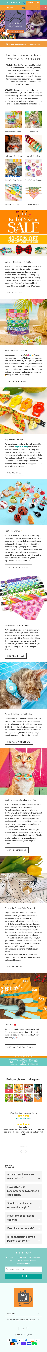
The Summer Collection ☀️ (13, 122)
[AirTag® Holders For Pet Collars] (23, 685)
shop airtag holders (18, 742)
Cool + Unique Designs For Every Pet (20, 800)
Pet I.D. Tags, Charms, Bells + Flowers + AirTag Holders (33, 170)
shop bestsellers (16, 850)
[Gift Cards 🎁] (23, 996)
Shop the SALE (14, 292)
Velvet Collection (33, 146)
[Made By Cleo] (23, 7)
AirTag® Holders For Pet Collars (18, 714)
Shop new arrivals (17, 381)
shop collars (14, 967)
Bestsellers (33, 122)
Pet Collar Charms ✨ (14, 531)
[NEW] (23, 322)
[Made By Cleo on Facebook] (19, 1328)
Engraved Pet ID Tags (14, 439)
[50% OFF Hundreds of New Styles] (23, 233)
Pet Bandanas (33, 195)
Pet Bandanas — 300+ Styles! (17, 625)
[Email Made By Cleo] (28, 1328)
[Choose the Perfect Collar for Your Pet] (23, 879)
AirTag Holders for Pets (13, 195)
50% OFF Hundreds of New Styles (19, 262)
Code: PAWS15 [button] (33, 3)
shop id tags (14, 473)
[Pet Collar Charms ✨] (23, 502)
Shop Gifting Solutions (20, 1047)
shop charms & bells (18, 567)
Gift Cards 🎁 (10, 1024)
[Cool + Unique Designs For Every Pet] (23, 771)
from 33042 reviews (23, 1119)
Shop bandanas (15, 656)
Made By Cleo (26, 1335)
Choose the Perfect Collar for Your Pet (21, 908)
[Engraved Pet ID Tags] (23, 410)
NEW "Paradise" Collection (16, 350)
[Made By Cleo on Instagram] (23, 1328)
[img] (23, 1115)
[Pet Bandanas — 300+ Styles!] (23, 596)
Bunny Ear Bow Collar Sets (13, 170)
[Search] (37, 7)
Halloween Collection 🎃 (13, 146)
